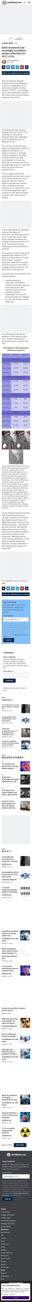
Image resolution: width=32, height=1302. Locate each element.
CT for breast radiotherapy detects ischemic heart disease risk (10, 968)
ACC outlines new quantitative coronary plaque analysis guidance (10, 766)
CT (16, 43)
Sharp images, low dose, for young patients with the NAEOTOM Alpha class (10, 806)
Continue (9, 680)
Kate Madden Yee (13, 60)
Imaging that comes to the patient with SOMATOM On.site (9, 733)
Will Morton (7, 864)
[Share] (8, 67)
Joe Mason (7, 956)
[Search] (24, 2)
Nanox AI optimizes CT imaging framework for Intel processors (9, 1097)
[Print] (3, 67)
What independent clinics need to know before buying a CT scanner (10, 951)
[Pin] (22, 67)
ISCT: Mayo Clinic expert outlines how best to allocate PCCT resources (10, 792)
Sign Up (9, 640)
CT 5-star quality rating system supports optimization (8, 1130)
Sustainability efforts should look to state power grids (9, 719)
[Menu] (29, 2)
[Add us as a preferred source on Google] (26, 67)
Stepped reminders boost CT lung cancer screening (10, 1115)
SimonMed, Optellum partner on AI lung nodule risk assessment (10, 743)
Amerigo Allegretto (10, 879)
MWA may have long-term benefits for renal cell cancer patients (10, 1021)
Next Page (20, 1145)
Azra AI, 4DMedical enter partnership (9, 1035)
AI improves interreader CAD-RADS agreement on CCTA (10, 779)
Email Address (8, 616)
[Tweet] (17, 67)
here (3, 583)
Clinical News (7, 43)
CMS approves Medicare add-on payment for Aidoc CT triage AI (10, 1052)
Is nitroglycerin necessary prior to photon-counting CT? (10, 706)
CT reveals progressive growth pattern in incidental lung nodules (10, 890)
